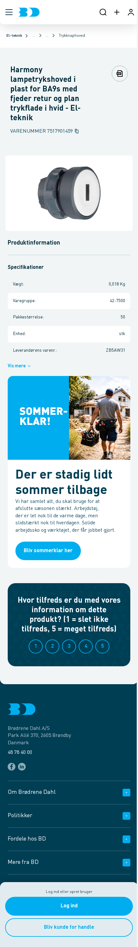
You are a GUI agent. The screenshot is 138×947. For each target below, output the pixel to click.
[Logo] (28, 12)
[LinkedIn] (22, 767)
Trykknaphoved (72, 36)
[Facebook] (11, 767)
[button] (9, 12)
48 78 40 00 (20, 752)
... (33, 36)
